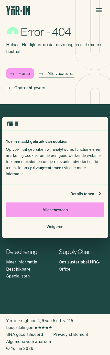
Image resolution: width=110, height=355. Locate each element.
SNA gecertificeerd (24, 334)
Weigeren (55, 226)
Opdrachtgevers (29, 88)
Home (24, 73)
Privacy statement (70, 334)
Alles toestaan (55, 210)
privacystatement (46, 168)
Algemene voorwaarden (28, 341)
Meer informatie (21, 262)
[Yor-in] (18, 10)
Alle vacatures (60, 73)
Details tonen (82, 193)
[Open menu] (99, 10)
